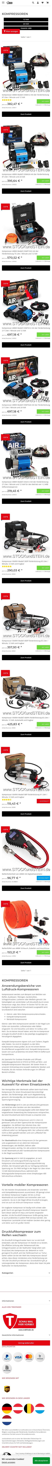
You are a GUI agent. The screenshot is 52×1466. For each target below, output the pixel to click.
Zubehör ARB (26, 28)
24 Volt (26, 24)
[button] (33, 2)
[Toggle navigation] (3, 1)
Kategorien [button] (7, 1273)
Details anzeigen (8, 1462)
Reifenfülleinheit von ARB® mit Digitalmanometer (22, 874)
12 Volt (26, 19)
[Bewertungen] (7, 100)
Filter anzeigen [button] (11, 31)
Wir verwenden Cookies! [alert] (13, 1459)
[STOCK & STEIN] (9, 2)
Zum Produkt (26, 114)
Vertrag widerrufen (26, 1343)
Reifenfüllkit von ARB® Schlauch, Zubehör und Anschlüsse (25, 948)
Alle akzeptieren (41, 1460)
